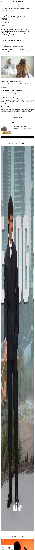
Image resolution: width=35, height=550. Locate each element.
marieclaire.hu (6, 22)
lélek (18, 8)
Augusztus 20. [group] (6, 4)
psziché (28, 8)
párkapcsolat (22, 8)
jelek (15, 8)
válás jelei (11, 10)
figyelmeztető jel (4, 8)
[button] (17, 338)
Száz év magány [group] (15, 4)
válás (7, 10)
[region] (17, 338)
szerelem (2, 10)
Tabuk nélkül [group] (23, 4)
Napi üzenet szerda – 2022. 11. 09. (23, 126)
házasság (10, 8)
